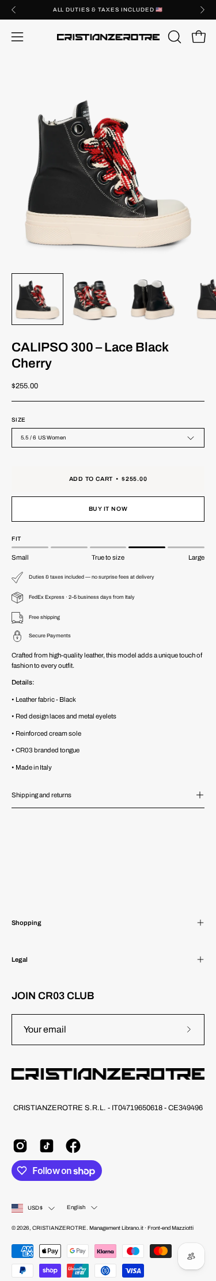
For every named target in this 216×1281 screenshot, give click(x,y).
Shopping (26, 922)
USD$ (35, 1208)
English (76, 1207)
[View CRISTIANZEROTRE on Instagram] (20, 1145)
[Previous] (14, 10)
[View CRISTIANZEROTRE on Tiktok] (46, 1145)
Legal (20, 959)
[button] (173, 37)
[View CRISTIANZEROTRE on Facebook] (73, 1145)
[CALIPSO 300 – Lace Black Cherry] (37, 299)
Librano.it (132, 1228)
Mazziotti (183, 1228)
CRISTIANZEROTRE (59, 1228)
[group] (108, 10)
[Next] (202, 10)
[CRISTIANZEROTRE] (108, 36)
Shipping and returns (41, 794)
